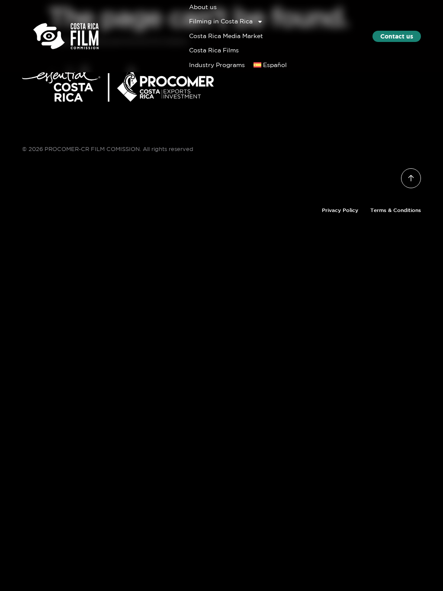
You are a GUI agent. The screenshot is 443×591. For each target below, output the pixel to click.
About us (203, 6)
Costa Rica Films (214, 50)
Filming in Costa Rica (221, 21)
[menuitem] (270, 65)
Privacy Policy (340, 210)
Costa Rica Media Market (226, 35)
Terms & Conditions (395, 210)
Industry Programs (217, 64)
